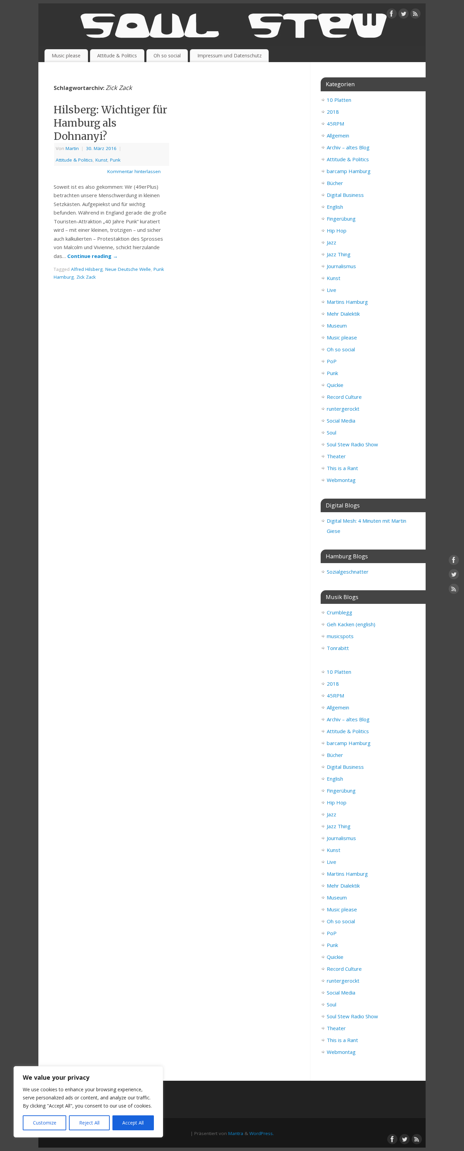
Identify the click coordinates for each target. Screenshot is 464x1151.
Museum (337, 325)
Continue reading (92, 256)
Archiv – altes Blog (348, 147)
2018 (333, 111)
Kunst (101, 160)
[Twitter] (403, 14)
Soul (331, 432)
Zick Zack (86, 277)
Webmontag (341, 480)
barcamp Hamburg (349, 171)
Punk (115, 160)
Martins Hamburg (347, 301)
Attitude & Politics (117, 55)
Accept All (133, 1122)
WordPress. (261, 1133)
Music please (66, 55)
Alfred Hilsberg (87, 269)
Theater (336, 456)
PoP (332, 361)
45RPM (335, 123)
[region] (88, 1101)
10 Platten (339, 99)
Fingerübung (341, 218)
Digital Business (345, 194)
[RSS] (415, 14)
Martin (72, 148)
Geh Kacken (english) (351, 624)
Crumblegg (339, 612)
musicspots (340, 636)
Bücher (335, 183)
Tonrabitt (338, 648)
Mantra (235, 1133)
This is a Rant (342, 468)
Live (331, 289)
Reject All (89, 1122)
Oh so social (167, 55)
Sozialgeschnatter (348, 571)
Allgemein (338, 135)
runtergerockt (343, 408)
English (335, 206)
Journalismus (341, 266)
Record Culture (344, 396)
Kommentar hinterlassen (134, 171)
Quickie (335, 385)
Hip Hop (336, 230)
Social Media (341, 420)
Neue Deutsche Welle (128, 269)
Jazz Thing (339, 254)
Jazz (331, 242)
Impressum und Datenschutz (229, 55)
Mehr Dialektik (343, 313)
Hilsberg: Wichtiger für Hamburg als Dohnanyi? (110, 123)
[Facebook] (392, 14)
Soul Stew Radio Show (352, 444)
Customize (44, 1122)
